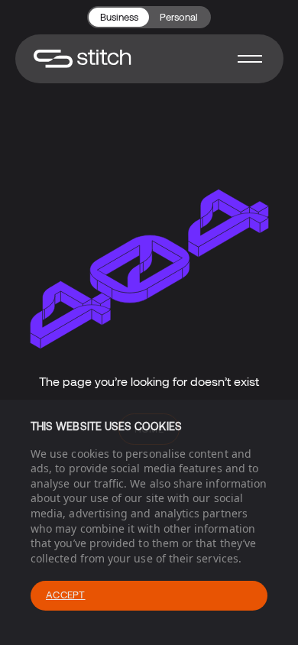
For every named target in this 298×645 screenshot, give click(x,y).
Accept (66, 594)
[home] (82, 58)
